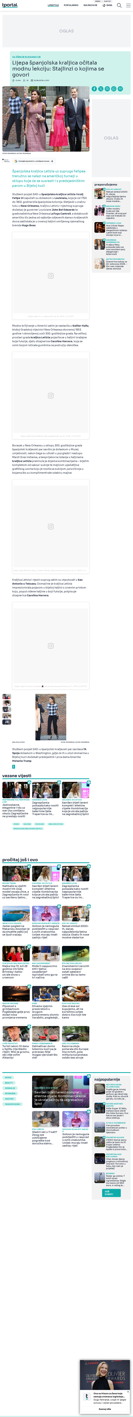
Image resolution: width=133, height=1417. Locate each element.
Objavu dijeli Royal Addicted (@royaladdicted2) (40, 436)
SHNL (109, 5)
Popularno (71, 5)
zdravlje (10, 1088)
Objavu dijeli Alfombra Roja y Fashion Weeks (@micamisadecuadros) (41, 570)
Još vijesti (109, 1193)
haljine (27, 824)
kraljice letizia (56, 824)
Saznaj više (105, 1409)
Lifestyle (53, 5)
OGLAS (66, 31)
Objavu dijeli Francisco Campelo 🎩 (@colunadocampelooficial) (40, 686)
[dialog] (105, 1387)
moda (16, 824)
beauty (9, 1083)
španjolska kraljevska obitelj (28, 829)
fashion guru (12, 1104)
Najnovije (90, 5)
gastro (9, 1099)
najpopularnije (107, 1079)
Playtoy (107, 1)
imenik (97, 1)
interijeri (10, 1093)
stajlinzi (39, 824)
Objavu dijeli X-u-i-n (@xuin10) (40, 316)
